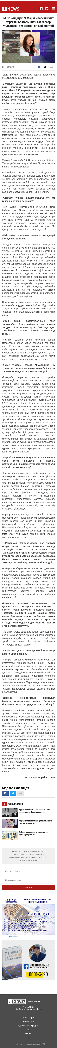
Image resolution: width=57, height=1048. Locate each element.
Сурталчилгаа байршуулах (28, 1025)
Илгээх (28, 887)
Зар (28, 1029)
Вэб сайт (28, 1033)
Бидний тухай (28, 1021)
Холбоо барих (28, 1017)
